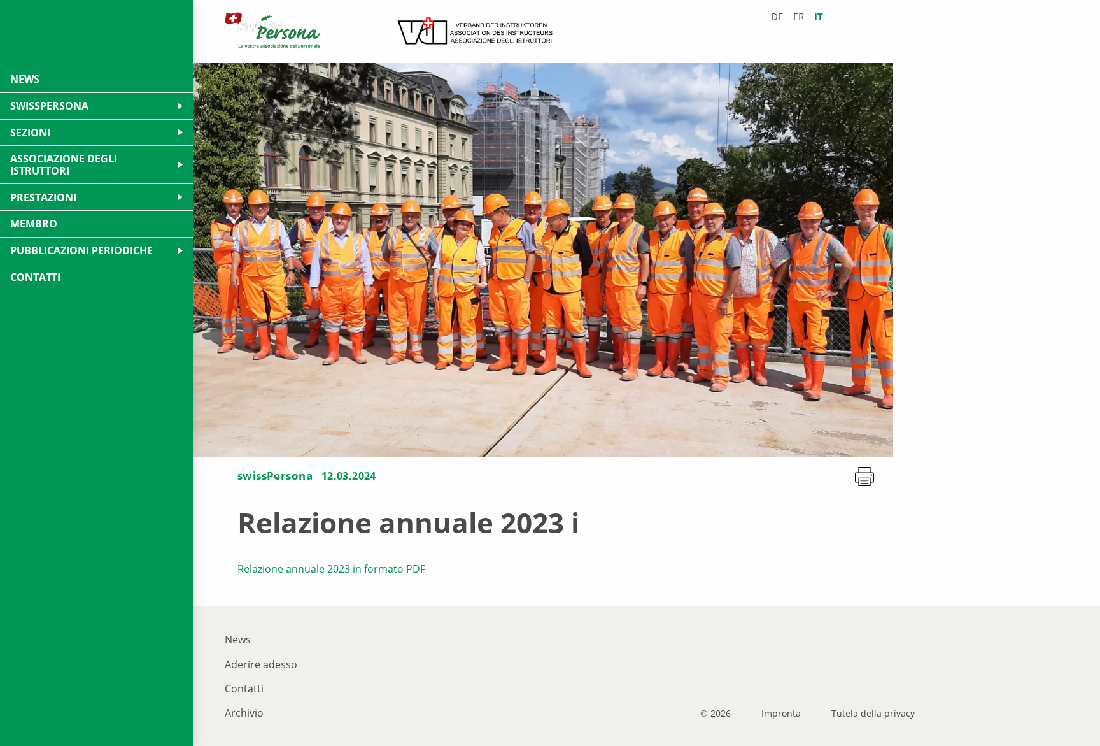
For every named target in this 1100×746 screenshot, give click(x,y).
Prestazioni (43, 197)
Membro (33, 224)
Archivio (244, 713)
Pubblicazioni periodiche (81, 250)
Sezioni (30, 133)
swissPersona (275, 475)
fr (798, 17)
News (238, 640)
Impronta (781, 713)
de (777, 17)
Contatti (244, 689)
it (818, 17)
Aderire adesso (261, 664)
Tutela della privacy (873, 713)
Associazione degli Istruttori (63, 164)
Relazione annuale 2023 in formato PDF (331, 569)
